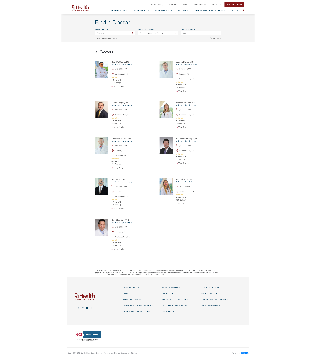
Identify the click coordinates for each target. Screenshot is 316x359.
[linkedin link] (91, 308)
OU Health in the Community (214, 300)
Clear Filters (215, 38)
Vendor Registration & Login (136, 312)
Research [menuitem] (183, 10)
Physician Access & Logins (174, 306)
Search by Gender (188, 29)
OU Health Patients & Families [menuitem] (209, 10)
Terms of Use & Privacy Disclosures (116, 353)
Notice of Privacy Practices (175, 300)
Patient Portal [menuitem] (172, 5)
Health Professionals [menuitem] (200, 5)
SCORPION (245, 353)
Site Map (134, 353)
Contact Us (167, 294)
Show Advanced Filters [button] (107, 38)
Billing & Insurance (171, 288)
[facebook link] (79, 308)
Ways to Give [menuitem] (216, 5)
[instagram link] (83, 308)
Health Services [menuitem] (119, 10)
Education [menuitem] (185, 5)
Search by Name (101, 29)
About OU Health (131, 288)
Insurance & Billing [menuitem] (157, 5)
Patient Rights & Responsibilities (138, 306)
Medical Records (209, 294)
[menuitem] (243, 10)
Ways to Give (168, 312)
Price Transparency (210, 306)
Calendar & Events (210, 288)
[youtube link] (87, 308)
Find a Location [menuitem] (163, 10)
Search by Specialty (146, 29)
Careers (127, 294)
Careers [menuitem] (235, 10)
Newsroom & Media (132, 300)
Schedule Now (234, 4)
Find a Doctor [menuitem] (141, 10)
